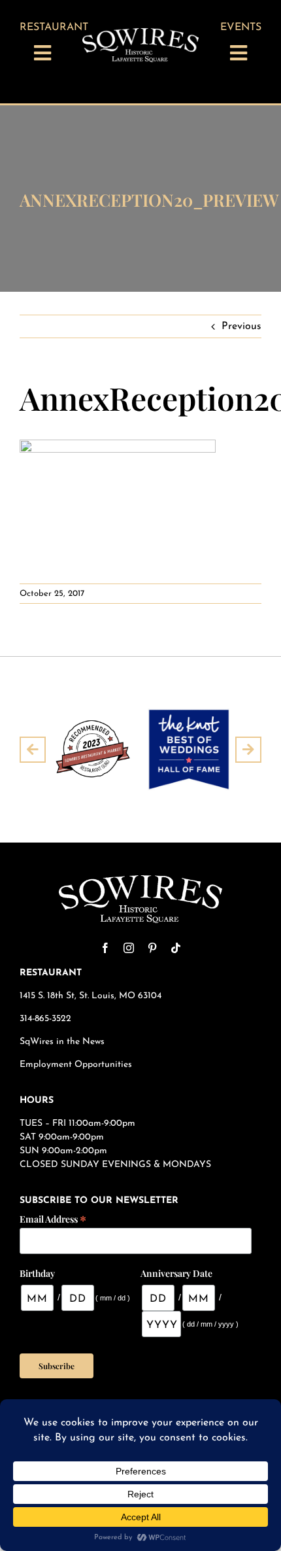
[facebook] (105, 948)
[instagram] (129, 948)
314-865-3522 (45, 1019)
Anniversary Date (176, 1273)
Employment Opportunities (77, 1065)
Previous (241, 326)
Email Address (53, 1218)
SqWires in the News (62, 1042)
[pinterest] (152, 948)
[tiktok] (176, 948)
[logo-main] (140, 33)
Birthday (37, 1273)
